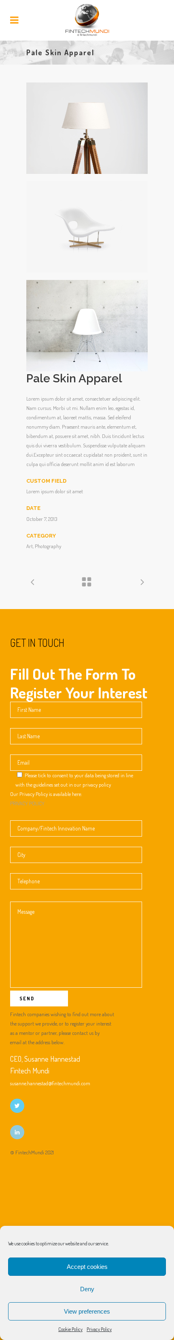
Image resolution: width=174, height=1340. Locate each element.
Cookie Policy (70, 1329)
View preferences (87, 1311)
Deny (87, 1289)
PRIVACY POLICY (27, 803)
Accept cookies (87, 1266)
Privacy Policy (99, 1329)
